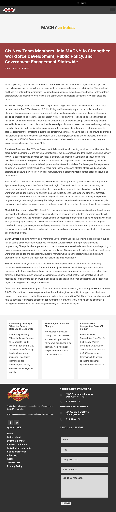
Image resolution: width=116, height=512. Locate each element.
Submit (66, 503)
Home (10, 433)
